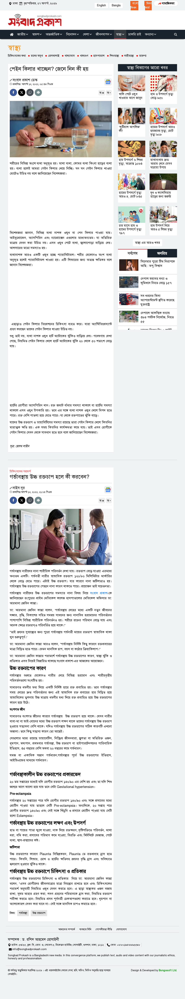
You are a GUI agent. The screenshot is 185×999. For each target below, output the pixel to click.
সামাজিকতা (168, 3)
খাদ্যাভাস (70, 56)
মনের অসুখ (37, 56)
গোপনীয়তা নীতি (104, 929)
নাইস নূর (19, 488)
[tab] (133, 253)
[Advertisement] (61, 203)
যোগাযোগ (121, 929)
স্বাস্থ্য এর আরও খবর (147, 243)
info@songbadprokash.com (29, 949)
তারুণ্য (143, 56)
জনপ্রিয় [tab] (162, 253)
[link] (134, 5)
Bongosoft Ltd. (168, 970)
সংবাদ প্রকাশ (98, 593)
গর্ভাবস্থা (23, 913)
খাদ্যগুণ (84, 56)
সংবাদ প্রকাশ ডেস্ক (25, 80)
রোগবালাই (53, 56)
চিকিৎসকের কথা (17, 56)
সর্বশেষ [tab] (132, 253)
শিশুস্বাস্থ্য (114, 56)
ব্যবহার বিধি (85, 929)
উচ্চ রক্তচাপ (39, 913)
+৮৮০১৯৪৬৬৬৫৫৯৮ (128, 944)
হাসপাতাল (99, 56)
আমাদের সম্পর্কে (66, 929)
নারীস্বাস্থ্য (129, 56)
